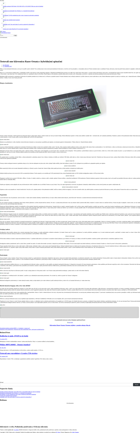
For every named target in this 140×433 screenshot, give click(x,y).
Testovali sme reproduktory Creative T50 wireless (18, 353)
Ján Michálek (6, 65)
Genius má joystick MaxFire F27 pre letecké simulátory (15, 29)
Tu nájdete (16, 429)
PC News (58, 432)
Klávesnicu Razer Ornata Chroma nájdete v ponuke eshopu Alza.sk (70, 325)
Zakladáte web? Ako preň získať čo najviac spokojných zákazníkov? (19, 24)
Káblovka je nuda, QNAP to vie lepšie (14, 336)
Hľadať (2, 382)
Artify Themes (75, 432)
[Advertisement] (44, 48)
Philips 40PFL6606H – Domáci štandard (15, 345)
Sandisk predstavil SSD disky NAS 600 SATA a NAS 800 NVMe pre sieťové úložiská (23, 6)
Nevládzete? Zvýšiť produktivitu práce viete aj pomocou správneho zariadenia (21, 15)
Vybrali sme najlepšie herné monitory (11, 20)
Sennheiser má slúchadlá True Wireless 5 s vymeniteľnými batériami (18, 10)
